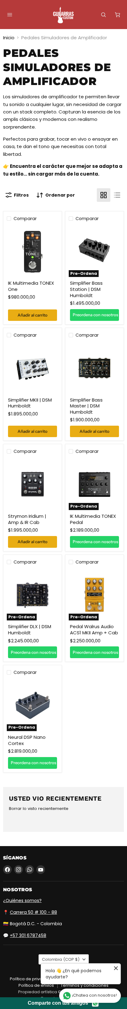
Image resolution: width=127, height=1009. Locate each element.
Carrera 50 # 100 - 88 (33, 912)
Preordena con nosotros (95, 314)
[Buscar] (103, 14)
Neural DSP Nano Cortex (27, 740)
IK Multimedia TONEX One (31, 286)
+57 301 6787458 (28, 935)
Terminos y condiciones (85, 985)
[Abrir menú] (9, 14)
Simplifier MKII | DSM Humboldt (30, 403)
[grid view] (103, 195)
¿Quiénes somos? (22, 900)
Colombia (61, 959)
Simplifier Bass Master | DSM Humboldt (86, 406)
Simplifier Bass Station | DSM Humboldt (86, 289)
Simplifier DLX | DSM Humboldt (29, 629)
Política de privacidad (32, 979)
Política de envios (36, 985)
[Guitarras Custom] (63, 15)
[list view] (117, 195)
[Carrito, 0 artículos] (117, 14)
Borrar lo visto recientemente (38, 808)
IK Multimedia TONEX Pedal (93, 519)
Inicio (8, 37)
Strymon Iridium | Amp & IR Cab (27, 519)
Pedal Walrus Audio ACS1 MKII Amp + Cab (94, 629)
